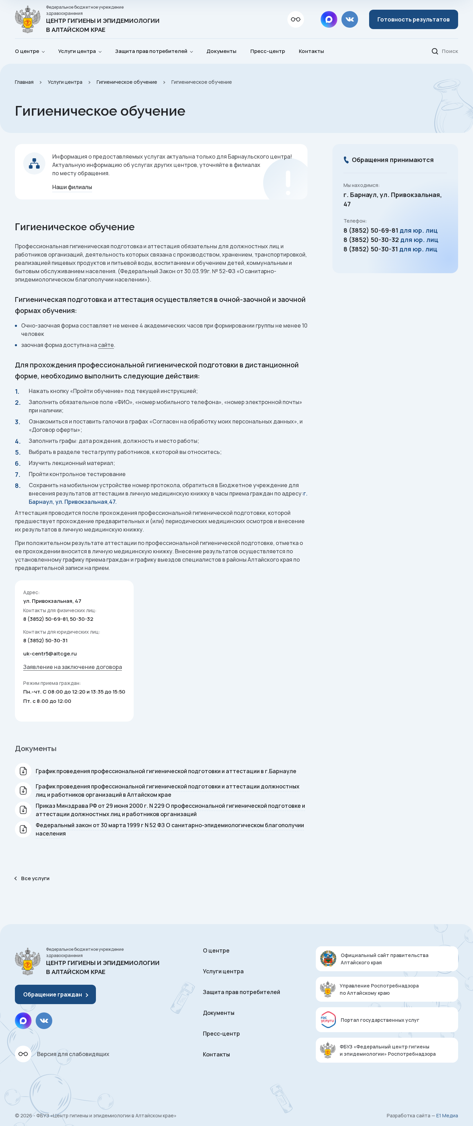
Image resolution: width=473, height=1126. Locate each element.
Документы (221, 51)
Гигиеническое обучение (127, 82)
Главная (24, 82)
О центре (216, 950)
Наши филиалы (72, 187)
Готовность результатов (413, 19)
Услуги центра (65, 82)
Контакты (311, 51)
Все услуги (35, 878)
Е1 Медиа (447, 1115)
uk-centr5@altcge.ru (50, 653)
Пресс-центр (267, 51)
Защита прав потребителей (241, 992)
